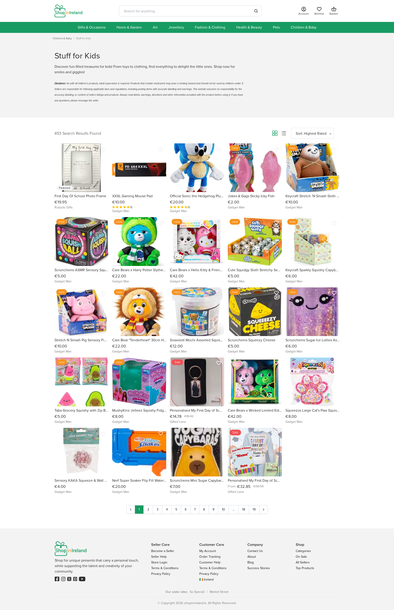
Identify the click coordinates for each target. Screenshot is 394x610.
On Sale (301, 556)
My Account (207, 551)
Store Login (159, 562)
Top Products (305, 568)
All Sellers (303, 562)
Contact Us (255, 551)
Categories (303, 551)
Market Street (219, 591)
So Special (197, 591)
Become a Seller (162, 551)
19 (254, 509)
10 (223, 509)
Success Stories (258, 568)
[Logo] (68, 11)
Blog (250, 562)
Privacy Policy (160, 573)
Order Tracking (209, 556)
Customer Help (209, 562)
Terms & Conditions (165, 568)
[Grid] (274, 134)
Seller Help (159, 556)
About (251, 556)
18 (243, 509)
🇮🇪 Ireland (206, 579)
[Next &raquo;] (263, 509)
